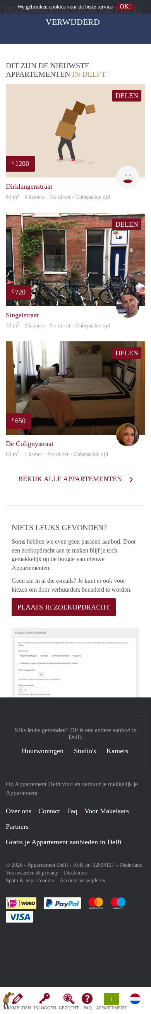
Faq (72, 811)
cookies (57, 7)
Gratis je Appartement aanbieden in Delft (64, 842)
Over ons (18, 811)
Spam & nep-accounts (30, 880)
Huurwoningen (42, 751)
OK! (125, 6)
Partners (17, 826)
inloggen (45, 1007)
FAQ (88, 1007)
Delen (126, 96)
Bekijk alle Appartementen (71, 479)
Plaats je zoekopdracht (63, 607)
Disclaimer (76, 873)
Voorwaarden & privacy (32, 873)
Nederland (131, 865)
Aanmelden (17, 1007)
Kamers (117, 751)
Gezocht (69, 1007)
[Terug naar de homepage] (8, 1002)
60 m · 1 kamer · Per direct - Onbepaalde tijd (57, 454)
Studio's (85, 751)
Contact (49, 811)
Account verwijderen (82, 880)
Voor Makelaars (106, 811)
